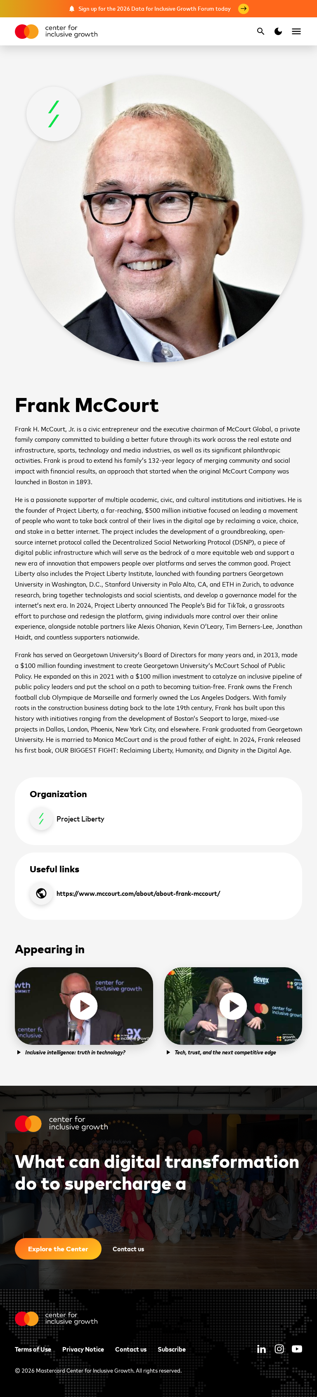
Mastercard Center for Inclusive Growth (84, 1370)
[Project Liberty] (53, 114)
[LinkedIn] (261, 1349)
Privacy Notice (83, 1348)
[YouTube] (297, 1349)
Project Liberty (80, 818)
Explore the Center (58, 1249)
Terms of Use (33, 1348)
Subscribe (172, 1348)
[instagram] (279, 1349)
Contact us (128, 1248)
